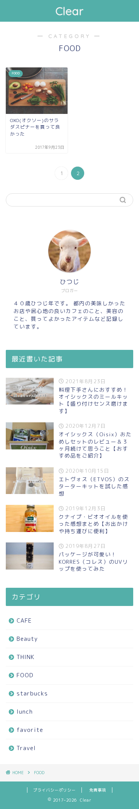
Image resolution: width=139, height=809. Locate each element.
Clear (70, 11)
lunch (25, 711)
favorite (30, 730)
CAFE (24, 620)
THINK (25, 657)
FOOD (25, 675)
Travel (26, 748)
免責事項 (97, 790)
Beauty (27, 639)
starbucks (32, 693)
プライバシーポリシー (54, 790)
